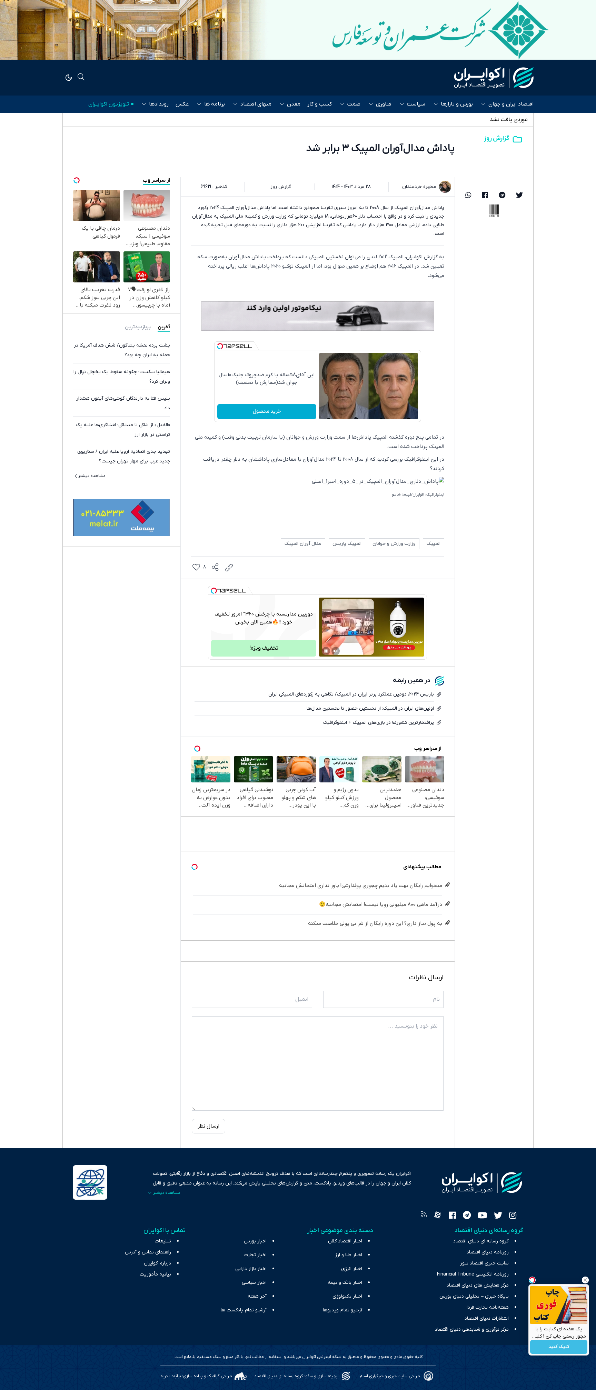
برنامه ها (214, 104)
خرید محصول (267, 411)
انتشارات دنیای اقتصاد (487, 1318)
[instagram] (512, 1216)
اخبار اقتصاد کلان (345, 1241)
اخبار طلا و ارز (348, 1255)
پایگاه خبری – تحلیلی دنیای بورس (474, 1296)
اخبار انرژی (351, 1269)
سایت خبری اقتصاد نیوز (484, 1263)
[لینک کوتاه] (229, 567)
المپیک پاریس (346, 543)
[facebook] (485, 196)
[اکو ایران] (494, 77)
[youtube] (482, 1216)
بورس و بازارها (457, 104)
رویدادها (159, 104)
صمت (353, 104)
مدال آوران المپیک (303, 543)
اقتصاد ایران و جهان (511, 104)
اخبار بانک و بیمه (345, 1282)
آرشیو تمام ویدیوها (342, 1310)
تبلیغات (163, 1241)
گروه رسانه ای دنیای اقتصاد (481, 1241)
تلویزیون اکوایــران (108, 104)
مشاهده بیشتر (92, 475)
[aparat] (438, 1216)
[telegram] (502, 196)
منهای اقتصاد (255, 104)
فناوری (383, 104)
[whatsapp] (468, 196)
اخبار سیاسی (254, 1282)
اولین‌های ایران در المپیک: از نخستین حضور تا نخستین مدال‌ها (370, 708)
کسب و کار (319, 104)
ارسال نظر (208, 1126)
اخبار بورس (255, 1241)
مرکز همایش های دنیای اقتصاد (478, 1285)
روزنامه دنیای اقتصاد (488, 1252)
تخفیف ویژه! (263, 648)
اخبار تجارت (255, 1255)
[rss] (424, 1216)
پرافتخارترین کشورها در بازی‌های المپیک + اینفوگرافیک (378, 722)
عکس (182, 104)
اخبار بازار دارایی (251, 1269)
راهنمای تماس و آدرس (148, 1252)
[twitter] (519, 196)
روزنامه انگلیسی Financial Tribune (473, 1274)
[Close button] (585, 1280)
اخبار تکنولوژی (347, 1296)
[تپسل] (220, 346)
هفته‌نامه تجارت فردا (488, 1307)
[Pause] (326, 651)
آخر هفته (257, 1296)
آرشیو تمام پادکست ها (244, 1310)
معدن (293, 104)
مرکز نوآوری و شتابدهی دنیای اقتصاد (472, 1329)
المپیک (433, 543)
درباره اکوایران (157, 1263)
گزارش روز (496, 138)
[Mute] (335, 651)
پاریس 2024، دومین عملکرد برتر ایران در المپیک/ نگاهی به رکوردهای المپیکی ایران (351, 694)
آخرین (164, 326)
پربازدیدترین (138, 326)
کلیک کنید (558, 1347)
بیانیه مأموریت (155, 1274)
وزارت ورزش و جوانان (394, 543)
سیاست (416, 104)
